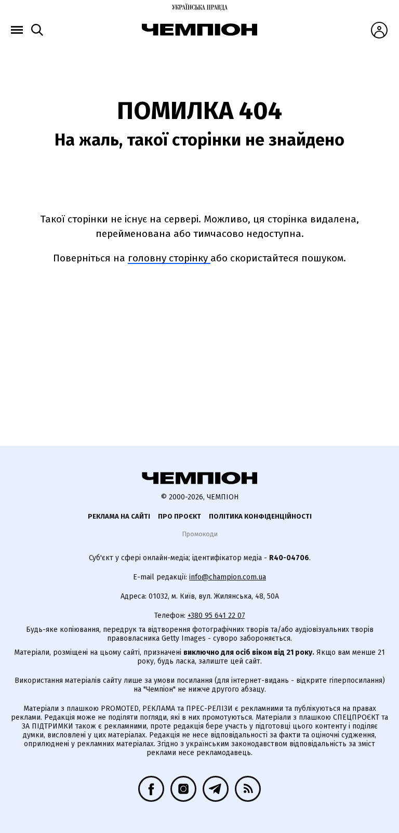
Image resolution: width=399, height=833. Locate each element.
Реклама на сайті (119, 516)
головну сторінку (169, 258)
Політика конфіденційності (260, 516)
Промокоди (200, 534)
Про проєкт (179, 516)
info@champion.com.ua (227, 577)
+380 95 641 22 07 (216, 615)
